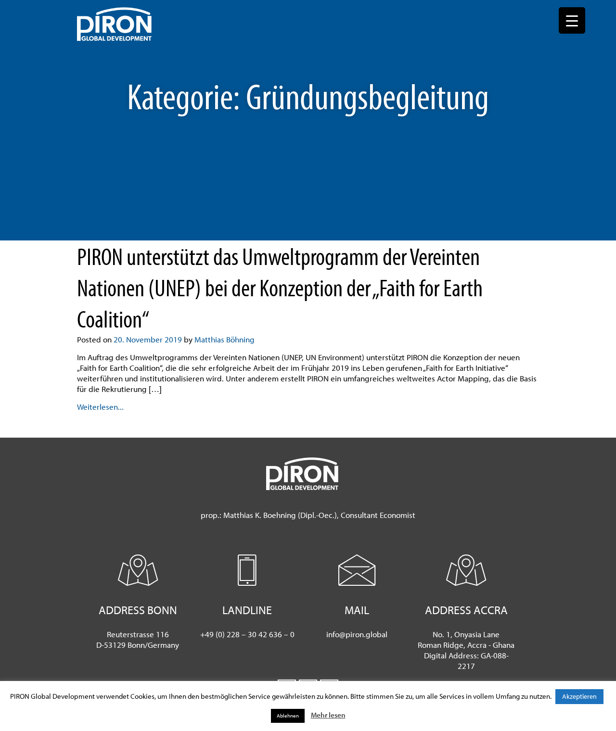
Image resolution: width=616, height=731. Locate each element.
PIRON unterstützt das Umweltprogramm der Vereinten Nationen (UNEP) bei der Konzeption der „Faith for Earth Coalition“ (280, 287)
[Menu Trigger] (572, 20)
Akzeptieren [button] (579, 696)
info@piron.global (356, 634)
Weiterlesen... (100, 407)
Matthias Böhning (224, 339)
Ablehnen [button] (288, 715)
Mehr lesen (328, 714)
